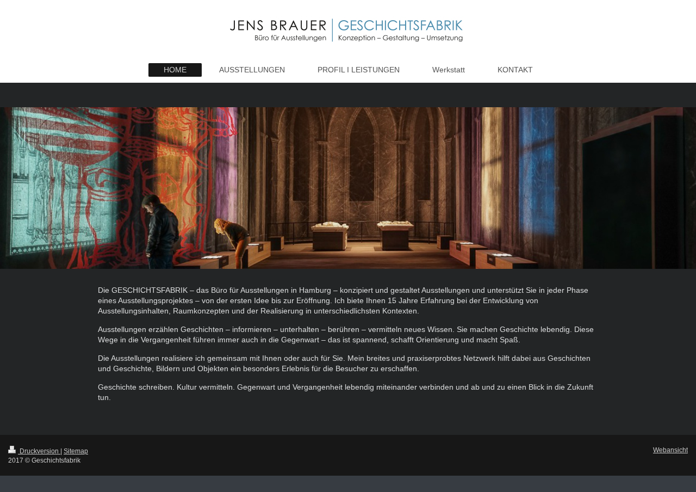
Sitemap (76, 450)
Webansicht (670, 449)
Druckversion (39, 450)
